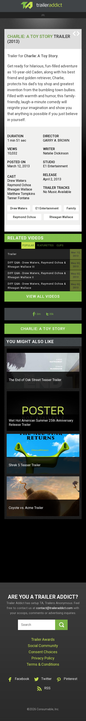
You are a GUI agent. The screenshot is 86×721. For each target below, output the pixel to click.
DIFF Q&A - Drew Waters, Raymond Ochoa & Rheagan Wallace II (37, 275)
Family (71, 208)
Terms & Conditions (43, 664)
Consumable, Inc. (48, 709)
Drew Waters (18, 208)
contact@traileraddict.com (54, 608)
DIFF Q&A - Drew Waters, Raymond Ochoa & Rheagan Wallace (37, 285)
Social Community (43, 645)
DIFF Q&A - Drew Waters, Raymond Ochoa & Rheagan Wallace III (37, 264)
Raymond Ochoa (24, 217)
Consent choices (43, 652)
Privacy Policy (43, 658)
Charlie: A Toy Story (30, 36)
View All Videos (43, 296)
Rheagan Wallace (61, 217)
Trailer (12, 254)
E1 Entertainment (46, 208)
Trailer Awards (43, 639)
